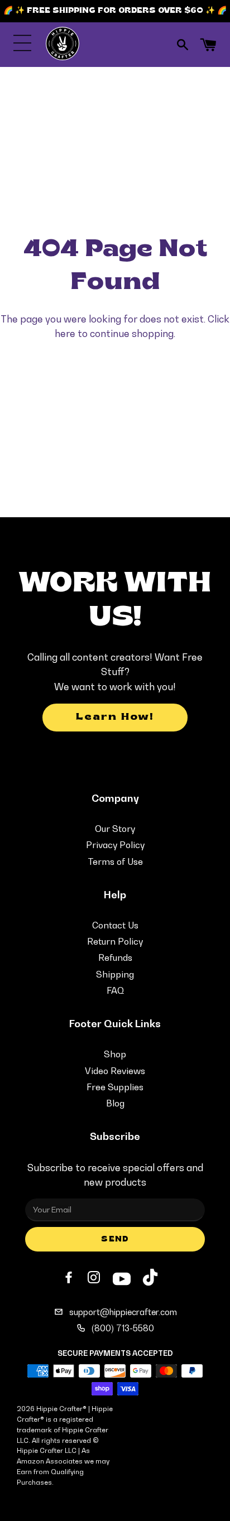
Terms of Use (115, 861)
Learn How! (115, 717)
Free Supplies (115, 1086)
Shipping (115, 974)
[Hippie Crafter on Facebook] (70, 1277)
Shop (115, 1054)
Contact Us (115, 925)
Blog (115, 1103)
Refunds (115, 957)
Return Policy (115, 941)
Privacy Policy (115, 844)
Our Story (115, 828)
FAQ (115, 990)
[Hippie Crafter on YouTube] (122, 1277)
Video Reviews (115, 1070)
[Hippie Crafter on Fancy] (150, 1279)
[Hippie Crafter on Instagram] (95, 1277)
